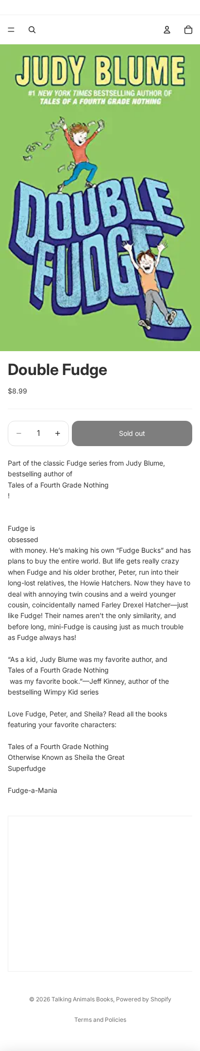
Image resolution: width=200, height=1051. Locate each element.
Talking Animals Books (82, 999)
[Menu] (11, 30)
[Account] (167, 29)
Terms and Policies (100, 1019)
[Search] (32, 29)
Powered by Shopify (143, 999)
